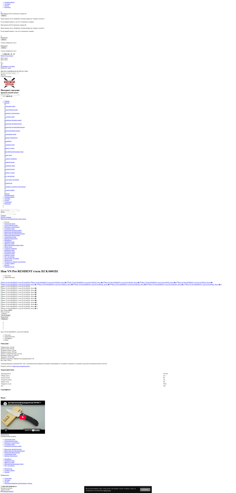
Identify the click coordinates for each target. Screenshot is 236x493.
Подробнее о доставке (8, 66)
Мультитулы (8, 183)
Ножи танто (8, 155)
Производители (9, 195)
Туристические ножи (11, 110)
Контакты (7, 7)
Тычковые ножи (9, 144)
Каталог (6, 103)
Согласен (145, 489)
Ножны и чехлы (9, 172)
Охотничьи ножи (9, 106)
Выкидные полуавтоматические (14, 127)
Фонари (6, 193)
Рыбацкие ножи (9, 162)
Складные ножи (9, 117)
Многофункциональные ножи (13, 151)
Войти (3, 56)
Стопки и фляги (9, 190)
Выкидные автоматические (13, 124)
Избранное (4, 319)
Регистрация (9, 56)
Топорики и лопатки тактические (15, 186)
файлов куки (107, 490)
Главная (6, 101)
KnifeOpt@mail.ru (7, 491)
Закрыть (3, 15)
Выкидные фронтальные (12, 131)
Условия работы (9, 2)
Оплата (6, 5)
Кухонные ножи (9, 169)
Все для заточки (9, 176)
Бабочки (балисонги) (11, 138)
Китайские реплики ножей (12, 120)
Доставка (7, 4)
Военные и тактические (11, 113)
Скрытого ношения (10, 158)
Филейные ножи (9, 165)
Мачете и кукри (9, 148)
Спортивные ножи (10, 134)
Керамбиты (8, 141)
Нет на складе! (5, 315)
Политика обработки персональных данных (18, 483)
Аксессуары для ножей (11, 179)
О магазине (8, 202)
